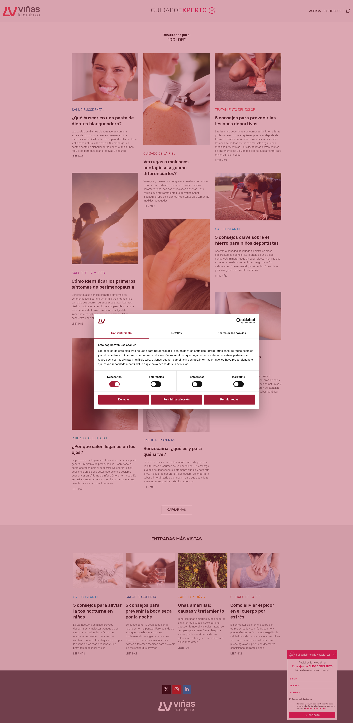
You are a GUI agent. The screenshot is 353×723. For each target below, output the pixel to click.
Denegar (123, 399)
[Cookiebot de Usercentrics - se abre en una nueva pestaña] (239, 321)
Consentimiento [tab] (121, 332)
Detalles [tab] (176, 332)
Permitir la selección (176, 399)
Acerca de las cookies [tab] (231, 332)
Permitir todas (229, 399)
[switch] (156, 384)
